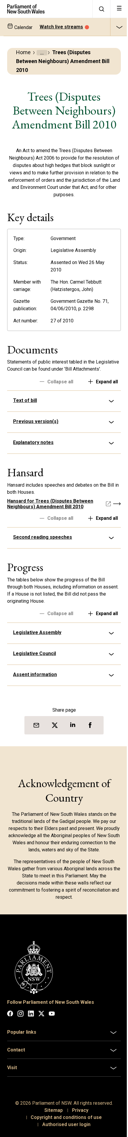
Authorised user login (64, 1129)
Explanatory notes (33, 449)
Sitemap (51, 1115)
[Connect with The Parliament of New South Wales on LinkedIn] (31, 1020)
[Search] (101, 9)
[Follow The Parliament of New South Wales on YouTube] (52, 1020)
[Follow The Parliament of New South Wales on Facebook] (10, 1020)
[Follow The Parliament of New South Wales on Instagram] (21, 1020)
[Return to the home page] (46, 9)
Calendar (22, 27)
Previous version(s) (35, 428)
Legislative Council (34, 660)
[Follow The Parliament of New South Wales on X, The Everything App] (41, 1020)
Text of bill (25, 407)
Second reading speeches (42, 544)
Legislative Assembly (37, 639)
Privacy (78, 1115)
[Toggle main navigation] (119, 9)
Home (23, 52)
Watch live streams (61, 27)
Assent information (35, 681)
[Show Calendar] (119, 27)
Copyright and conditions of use (64, 1122)
